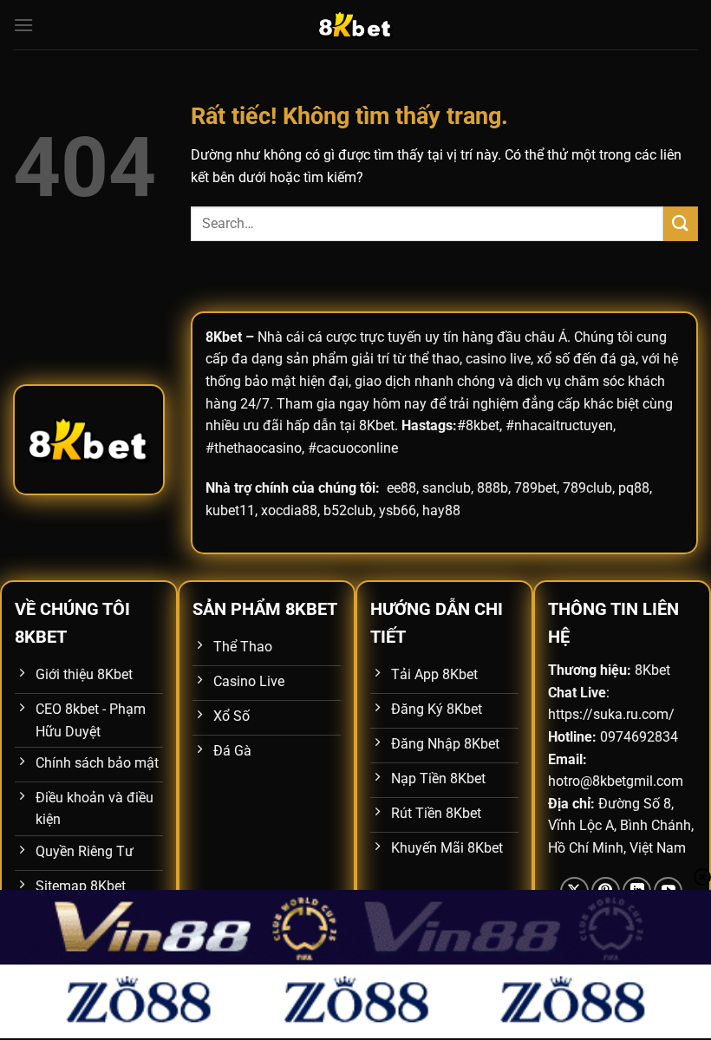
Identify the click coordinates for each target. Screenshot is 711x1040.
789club (587, 488)
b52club (348, 510)
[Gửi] (680, 223)
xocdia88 (289, 510)
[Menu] (23, 24)
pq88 (633, 488)
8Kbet (223, 337)
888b (492, 488)
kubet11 (230, 510)
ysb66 (397, 510)
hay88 (441, 510)
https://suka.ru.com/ (611, 714)
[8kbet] (355, 24)
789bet (535, 488)
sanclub (446, 488)
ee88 (401, 488)
